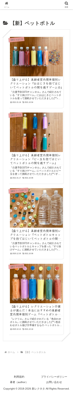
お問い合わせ (54, 382)
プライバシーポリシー (54, 376)
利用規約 (19, 376)
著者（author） (19, 382)
